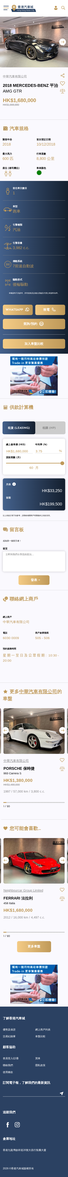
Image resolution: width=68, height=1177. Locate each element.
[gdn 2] (34, 376)
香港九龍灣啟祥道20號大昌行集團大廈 (24, 1150)
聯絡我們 (8, 1065)
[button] (62, 42)
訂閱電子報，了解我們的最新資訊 (26, 1082)
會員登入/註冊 (11, 1058)
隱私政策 (40, 1065)
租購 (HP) (49, 428)
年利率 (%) (41, 445)
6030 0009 (11, 638)
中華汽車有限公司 (16, 622)
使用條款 (8, 1072)
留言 (5, 549)
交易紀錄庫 (9, 1036)
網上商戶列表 (42, 1029)
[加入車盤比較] (62, 768)
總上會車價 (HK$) (15, 445)
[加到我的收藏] (62, 760)
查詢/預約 (30, 324)
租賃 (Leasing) (19, 428)
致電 (47, 309)
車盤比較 (40, 1036)
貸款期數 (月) (13, 457)
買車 (37, 1058)
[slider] (62, 463)
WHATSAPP (15, 309)
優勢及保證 (9, 1029)
